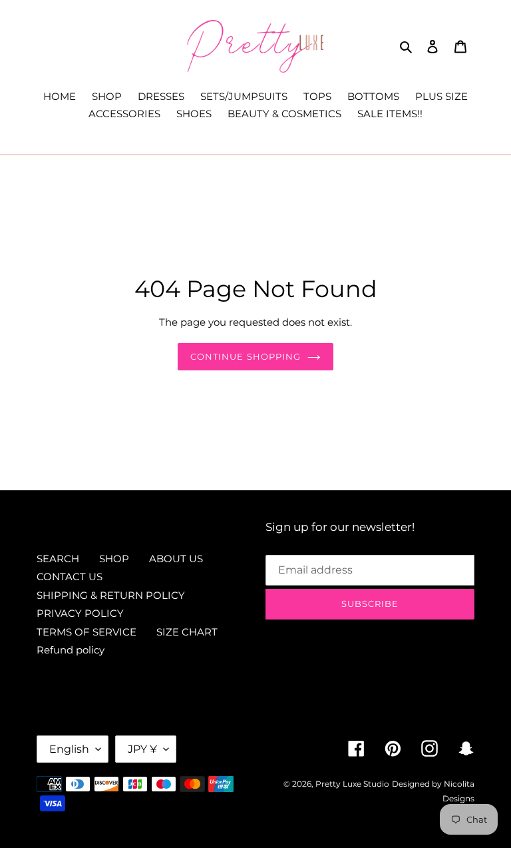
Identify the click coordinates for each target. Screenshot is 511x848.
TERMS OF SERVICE (86, 632)
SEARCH (58, 558)
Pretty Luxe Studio (352, 784)
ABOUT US (176, 558)
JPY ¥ (142, 749)
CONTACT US (69, 576)
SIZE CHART (187, 632)
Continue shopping (245, 356)
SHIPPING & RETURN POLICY (111, 595)
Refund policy (70, 649)
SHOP (114, 558)
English (69, 749)
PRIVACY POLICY (80, 613)
